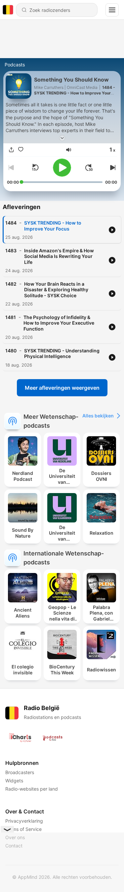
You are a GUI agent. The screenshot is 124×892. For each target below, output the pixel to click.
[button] (68, 149)
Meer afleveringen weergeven (62, 387)
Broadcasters (19, 772)
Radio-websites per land (31, 789)
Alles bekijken (98, 415)
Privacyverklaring (24, 821)
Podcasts (15, 64)
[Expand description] (62, 138)
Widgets (14, 780)
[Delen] (12, 149)
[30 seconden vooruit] (89, 167)
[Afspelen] (62, 168)
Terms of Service (23, 829)
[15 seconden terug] (35, 167)
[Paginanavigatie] (112, 10)
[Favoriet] (21, 149)
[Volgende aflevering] (111, 167)
